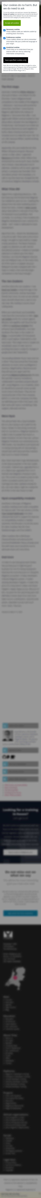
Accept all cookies (12, 23)
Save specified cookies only (15, 60)
